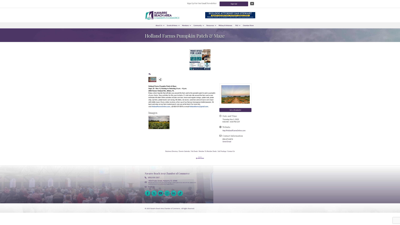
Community (197, 25)
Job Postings (222, 151)
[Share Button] (160, 79)
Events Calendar (184, 151)
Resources (210, 25)
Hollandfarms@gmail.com (198, 106)
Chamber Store (248, 25)
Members (185, 25)
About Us (159, 25)
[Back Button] (150, 74)
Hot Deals (194, 151)
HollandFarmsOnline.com (161, 106)
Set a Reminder (235, 110)
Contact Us (231, 151)
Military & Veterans (225, 25)
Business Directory (171, 151)
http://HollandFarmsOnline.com (233, 130)
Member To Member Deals (207, 151)
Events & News (172, 25)
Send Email (226, 141)
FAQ (236, 25)
